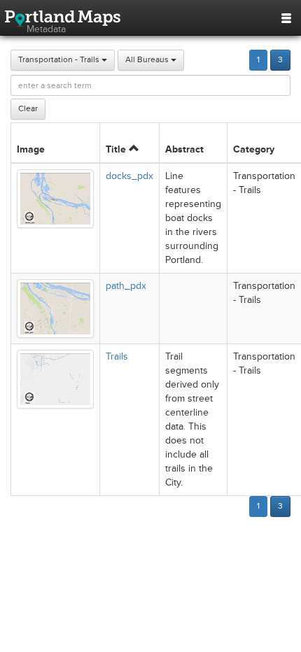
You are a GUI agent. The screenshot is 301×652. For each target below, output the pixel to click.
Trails (117, 356)
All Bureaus (148, 60)
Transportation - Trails (60, 60)
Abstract (184, 149)
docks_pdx (129, 176)
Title (117, 149)
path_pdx (126, 286)
